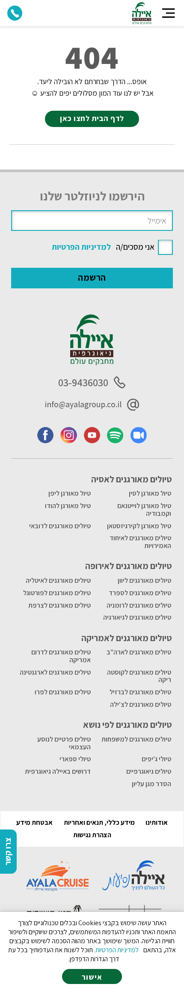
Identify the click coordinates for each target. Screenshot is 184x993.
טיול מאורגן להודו (68, 505)
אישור (92, 977)
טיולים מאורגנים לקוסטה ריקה (139, 676)
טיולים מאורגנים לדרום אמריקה (61, 656)
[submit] (92, 278)
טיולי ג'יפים (156, 758)
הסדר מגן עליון (151, 783)
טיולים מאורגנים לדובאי (60, 525)
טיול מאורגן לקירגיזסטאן (139, 525)
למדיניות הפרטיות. (116, 949)
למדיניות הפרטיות (81, 246)
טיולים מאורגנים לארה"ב (139, 652)
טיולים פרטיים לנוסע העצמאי (64, 743)
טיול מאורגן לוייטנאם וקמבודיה (144, 509)
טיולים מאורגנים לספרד (140, 592)
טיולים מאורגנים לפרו (63, 691)
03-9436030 (83, 382)
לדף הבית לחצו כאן (92, 118)
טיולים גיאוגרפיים (148, 771)
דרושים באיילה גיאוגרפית (58, 771)
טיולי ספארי (75, 758)
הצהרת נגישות (92, 834)
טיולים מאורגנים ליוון (144, 580)
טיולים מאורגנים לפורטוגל (57, 592)
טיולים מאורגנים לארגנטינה (55, 672)
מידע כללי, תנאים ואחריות (99, 822)
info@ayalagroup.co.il (83, 404)
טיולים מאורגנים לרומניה (139, 605)
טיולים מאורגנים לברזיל (140, 691)
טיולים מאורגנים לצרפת (59, 605)
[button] (168, 13)
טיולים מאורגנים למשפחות (136, 739)
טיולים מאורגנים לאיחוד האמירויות (140, 541)
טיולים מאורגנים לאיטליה (58, 580)
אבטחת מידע (34, 822)
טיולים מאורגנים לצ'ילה (140, 704)
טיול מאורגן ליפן (69, 493)
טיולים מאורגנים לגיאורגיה (137, 617)
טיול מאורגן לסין (150, 493)
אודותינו (156, 822)
